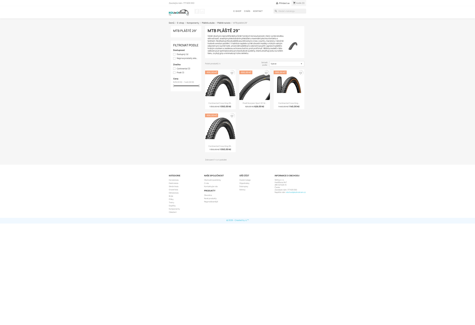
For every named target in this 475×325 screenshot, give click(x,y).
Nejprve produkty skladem (188, 58)
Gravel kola (173, 189)
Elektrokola (173, 183)
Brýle (171, 196)
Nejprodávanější (211, 201)
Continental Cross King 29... (220, 103)
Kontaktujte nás (211, 186)
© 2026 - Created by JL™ (237, 220)
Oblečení (172, 212)
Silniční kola (173, 186)
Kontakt (258, 11)
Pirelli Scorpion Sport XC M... (255, 103)
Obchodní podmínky (212, 180)
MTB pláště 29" (185, 31)
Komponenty (174, 209)
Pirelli (180, 72)
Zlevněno (208, 195)
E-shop (237, 11)
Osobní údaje (245, 180)
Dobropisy (243, 186)
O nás (247, 11)
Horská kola (173, 180)
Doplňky (172, 206)
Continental (183, 68)
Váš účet (244, 175)
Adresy (242, 189)
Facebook (196, 11)
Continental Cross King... (289, 103)
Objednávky (244, 183)
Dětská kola (173, 193)
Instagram (202, 11)
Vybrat (287, 63)
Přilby (171, 199)
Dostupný (183, 54)
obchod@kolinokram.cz (296, 192)
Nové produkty (210, 198)
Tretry (171, 202)
